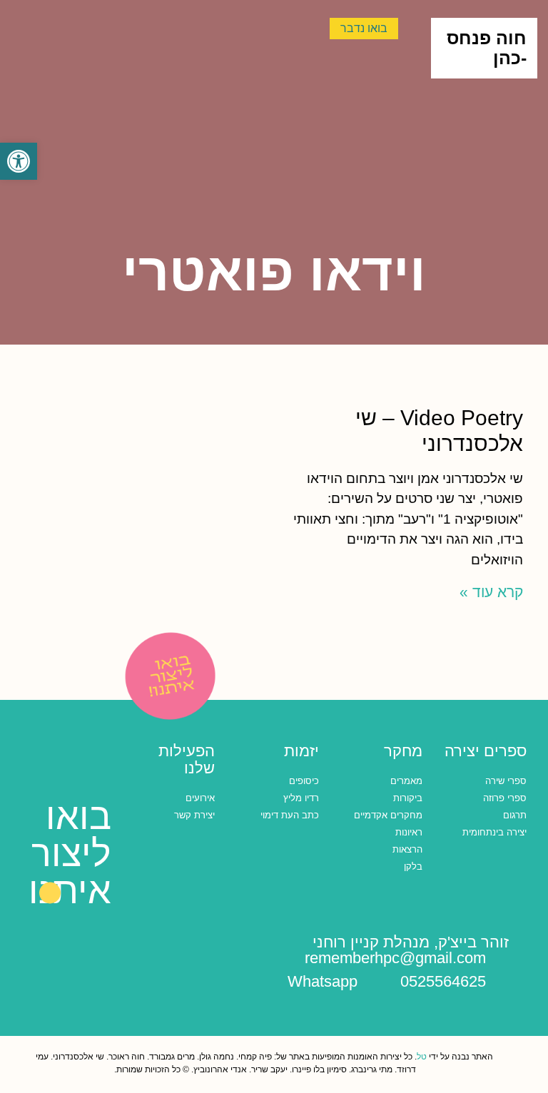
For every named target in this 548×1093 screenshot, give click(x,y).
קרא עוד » (491, 592)
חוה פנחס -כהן (487, 48)
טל (422, 1057)
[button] (18, 161)
